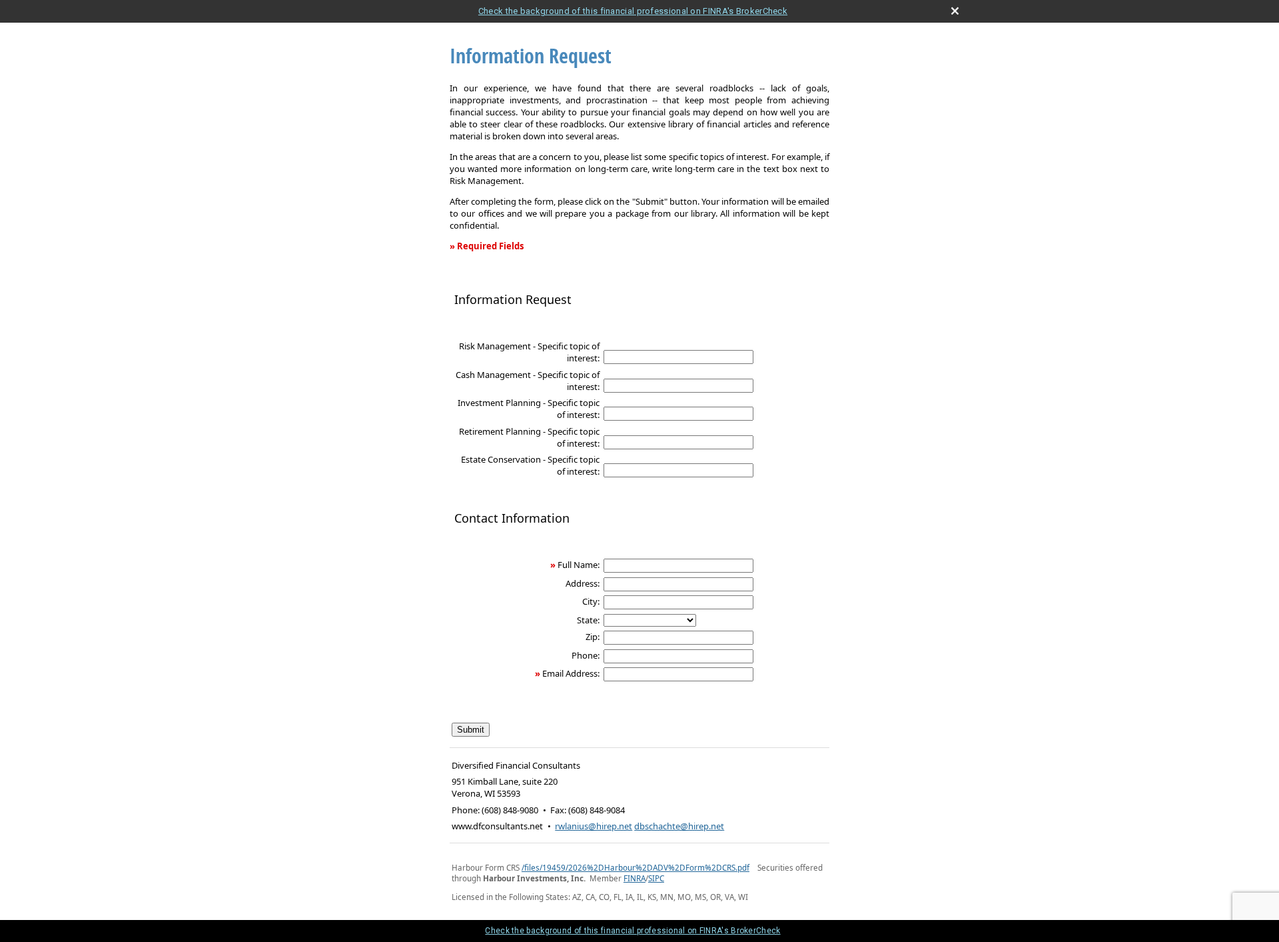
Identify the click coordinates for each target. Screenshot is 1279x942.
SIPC (656, 878)
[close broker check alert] (955, 11)
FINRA (634, 878)
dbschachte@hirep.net (679, 826)
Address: (583, 583)
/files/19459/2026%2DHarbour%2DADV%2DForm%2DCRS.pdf (635, 867)
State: (588, 620)
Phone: (586, 655)
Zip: (593, 637)
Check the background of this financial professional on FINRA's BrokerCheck (632, 11)
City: (591, 601)
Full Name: (579, 565)
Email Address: (571, 673)
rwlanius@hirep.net (593, 826)
